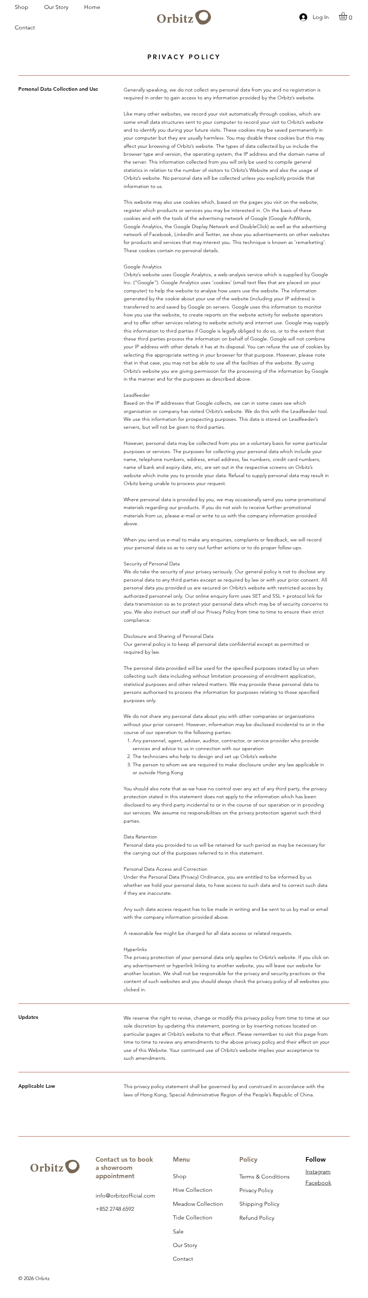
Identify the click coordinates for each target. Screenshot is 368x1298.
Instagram (318, 1171)
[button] (348, 16)
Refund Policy (256, 1217)
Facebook (318, 1182)
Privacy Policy (256, 1190)
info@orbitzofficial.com (125, 1195)
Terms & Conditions (264, 1176)
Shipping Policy (259, 1203)
